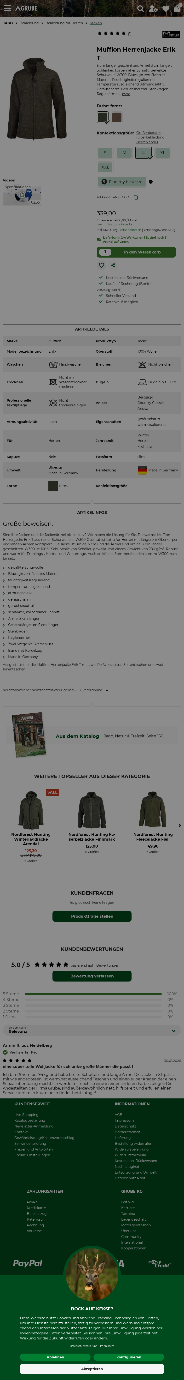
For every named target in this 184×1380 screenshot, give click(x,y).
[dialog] (92, 690)
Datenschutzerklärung (84, 1346)
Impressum (107, 1346)
